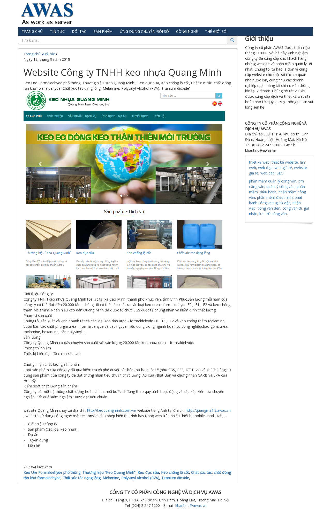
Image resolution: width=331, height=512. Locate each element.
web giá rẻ (283, 167)
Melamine (111, 477)
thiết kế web (259, 162)
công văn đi (292, 208)
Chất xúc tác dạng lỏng (82, 477)
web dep (267, 173)
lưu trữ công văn (273, 213)
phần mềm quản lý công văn (272, 181)
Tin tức (57, 31)
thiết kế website (285, 162)
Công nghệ (187, 31)
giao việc (283, 202)
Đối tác (79, 31)
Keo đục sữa (148, 472)
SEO (280, 173)
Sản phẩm (103, 31)
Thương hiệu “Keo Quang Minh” (109, 472)
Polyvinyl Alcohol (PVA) (140, 477)
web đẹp (265, 167)
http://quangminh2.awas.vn (208, 410)
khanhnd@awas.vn (190, 505)
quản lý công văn (280, 186)
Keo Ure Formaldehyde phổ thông (52, 472)
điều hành (268, 191)
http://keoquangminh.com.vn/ (111, 410)
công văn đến (269, 208)
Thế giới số (216, 31)
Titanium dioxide (175, 477)
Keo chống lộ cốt (175, 472)
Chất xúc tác (201, 472)
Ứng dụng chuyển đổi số (144, 31)
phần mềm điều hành (275, 197)
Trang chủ (32, 31)
